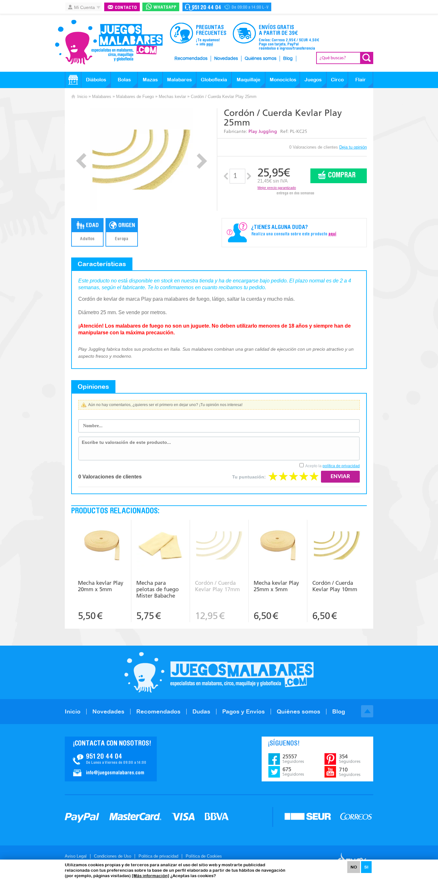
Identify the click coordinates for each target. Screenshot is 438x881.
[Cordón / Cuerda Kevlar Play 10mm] (336, 546)
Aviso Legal (76, 856)
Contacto (126, 7)
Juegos (313, 79)
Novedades (226, 58)
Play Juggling (262, 131)
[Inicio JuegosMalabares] (73, 80)
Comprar (342, 175)
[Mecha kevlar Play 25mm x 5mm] (278, 546)
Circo (337, 79)
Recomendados (190, 58)
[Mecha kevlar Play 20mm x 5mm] (102, 546)
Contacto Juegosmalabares (226, 7)
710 (349, 772)
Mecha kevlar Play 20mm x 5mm (100, 586)
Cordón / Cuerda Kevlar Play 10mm (334, 586)
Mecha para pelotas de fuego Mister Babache (157, 589)
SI (366, 867)
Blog (288, 58)
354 (349, 758)
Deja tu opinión (353, 147)
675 (293, 771)
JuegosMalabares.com (109, 42)
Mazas (150, 79)
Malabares (179, 79)
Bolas (124, 79)
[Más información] (150, 875)
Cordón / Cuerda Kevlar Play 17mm (217, 586)
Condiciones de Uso (112, 856)
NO (353, 867)
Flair (360, 79)
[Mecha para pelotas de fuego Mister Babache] (160, 546)
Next (202, 161)
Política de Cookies (204, 856)
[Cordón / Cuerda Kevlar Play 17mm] (219, 546)
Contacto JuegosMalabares (111, 759)
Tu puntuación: (249, 477)
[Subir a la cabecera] (367, 711)
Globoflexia (214, 79)
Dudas (201, 711)
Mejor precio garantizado (276, 188)
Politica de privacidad (158, 856)
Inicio (82, 96)
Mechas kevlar (172, 96)
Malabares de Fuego (135, 96)
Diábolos (96, 79)
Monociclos (283, 79)
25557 (293, 758)
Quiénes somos (260, 58)
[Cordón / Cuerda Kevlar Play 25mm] (141, 159)
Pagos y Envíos (243, 711)
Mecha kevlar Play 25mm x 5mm (276, 586)
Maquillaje (248, 79)
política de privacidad (341, 466)
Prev (81, 161)
